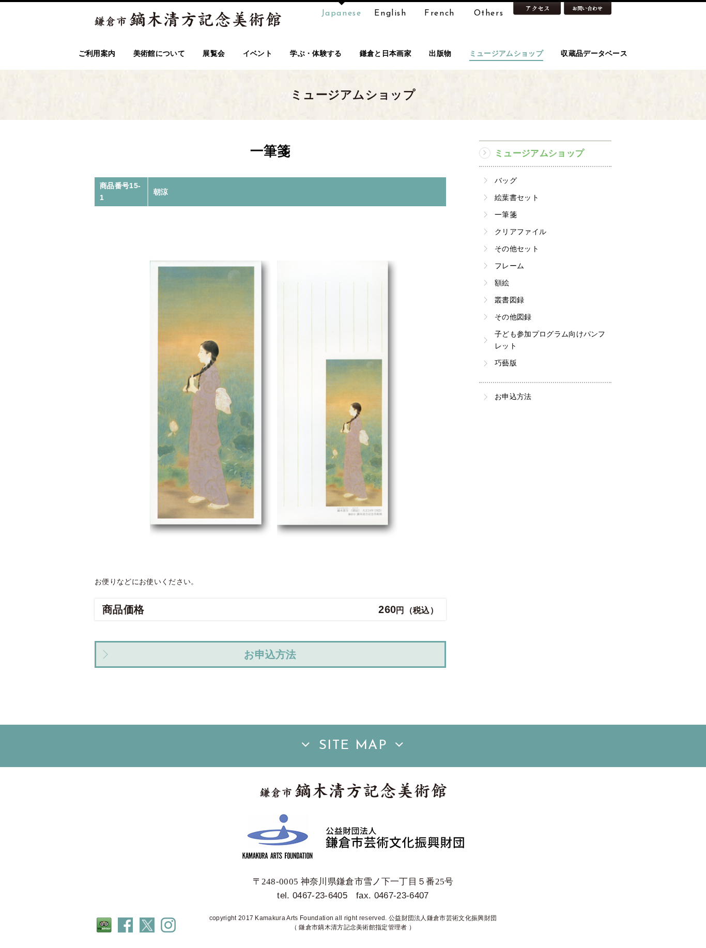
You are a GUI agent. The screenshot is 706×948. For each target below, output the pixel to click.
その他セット (517, 248)
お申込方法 (513, 396)
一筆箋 (506, 214)
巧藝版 (506, 363)
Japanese (341, 13)
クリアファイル (520, 231)
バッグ (506, 180)
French (439, 13)
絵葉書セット (517, 197)
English (390, 13)
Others (489, 13)
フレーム (509, 266)
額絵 (502, 283)
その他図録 (513, 317)
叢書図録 (509, 300)
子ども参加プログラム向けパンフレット (550, 340)
